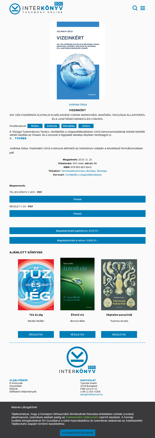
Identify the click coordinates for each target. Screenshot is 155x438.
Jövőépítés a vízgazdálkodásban (83, 174)
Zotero (86, 125)
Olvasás (77, 199)
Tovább (20, 138)
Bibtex (35, 125)
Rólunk (13, 388)
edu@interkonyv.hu (91, 394)
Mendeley (69, 125)
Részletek (36, 334)
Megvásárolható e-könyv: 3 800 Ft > (77, 240)
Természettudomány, (73, 170)
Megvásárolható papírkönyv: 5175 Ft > (77, 230)
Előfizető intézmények (22, 391)
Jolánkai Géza (77, 104)
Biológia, (91, 170)
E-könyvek (16, 383)
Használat (15, 385)
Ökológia (102, 170)
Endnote (52, 125)
